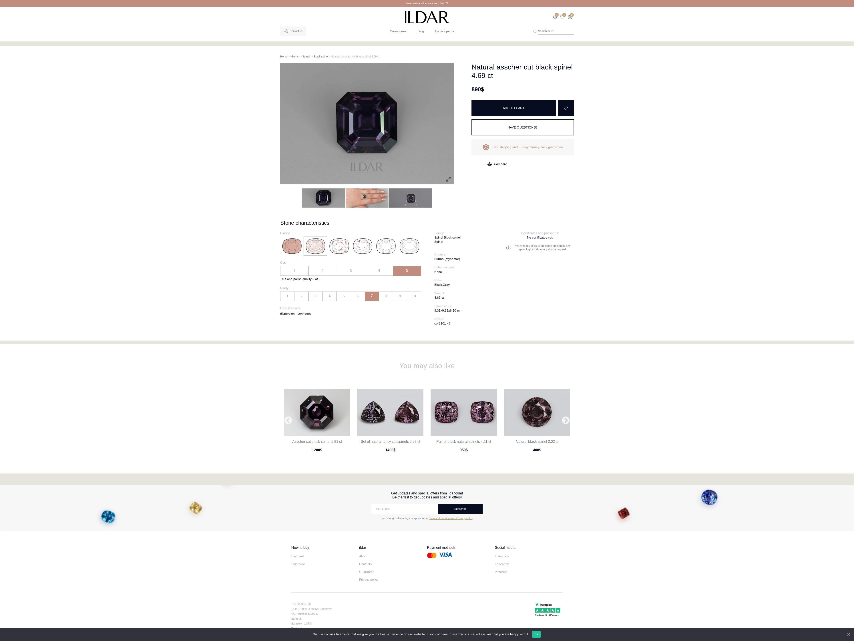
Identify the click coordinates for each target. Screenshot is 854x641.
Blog (421, 31)
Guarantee (366, 572)
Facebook (502, 564)
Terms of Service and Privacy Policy (451, 518)
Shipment (298, 564)
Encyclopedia (444, 31)
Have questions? (523, 127)
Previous (288, 420)
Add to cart (514, 108)
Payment (297, 556)
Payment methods (441, 547)
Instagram (502, 556)
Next (565, 420)
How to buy (300, 547)
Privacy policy (368, 579)
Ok (536, 634)
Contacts (365, 564)
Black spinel (321, 56)
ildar (362, 547)
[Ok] (848, 634)
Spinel (306, 56)
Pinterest (501, 572)
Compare (500, 164)
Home (284, 56)
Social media (505, 547)
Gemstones (398, 31)
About (363, 556)
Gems (294, 56)
